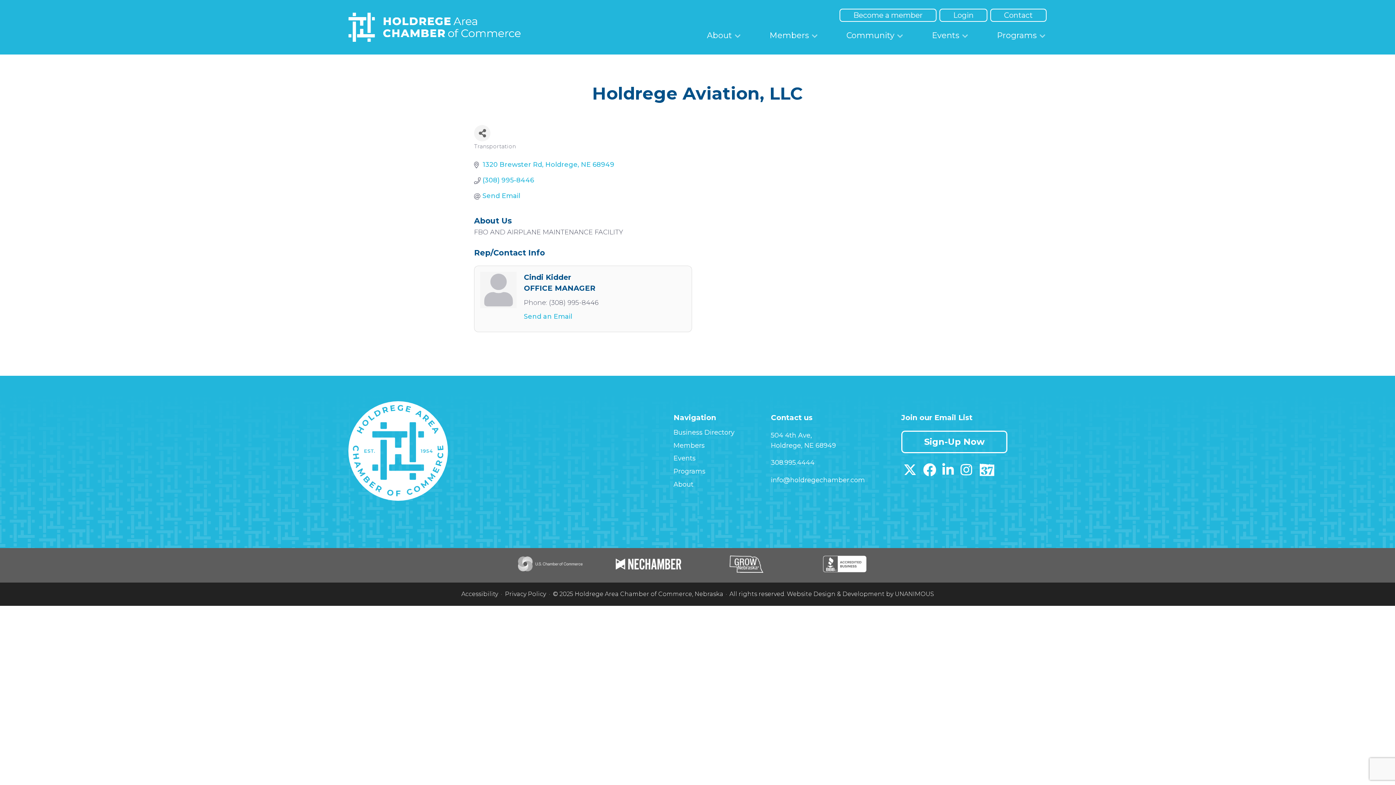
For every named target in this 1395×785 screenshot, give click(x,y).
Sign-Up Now (954, 441)
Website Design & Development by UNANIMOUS (860, 594)
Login (963, 15)
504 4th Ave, (791, 435)
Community (870, 35)
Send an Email (548, 317)
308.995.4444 (792, 463)
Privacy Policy (525, 594)
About (719, 35)
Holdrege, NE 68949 (803, 446)
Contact (1018, 15)
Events (945, 35)
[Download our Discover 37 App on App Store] (987, 472)
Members (789, 35)
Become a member (888, 15)
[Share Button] (482, 133)
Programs (1017, 35)
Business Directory (704, 432)
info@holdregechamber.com (818, 480)
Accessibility (479, 594)
